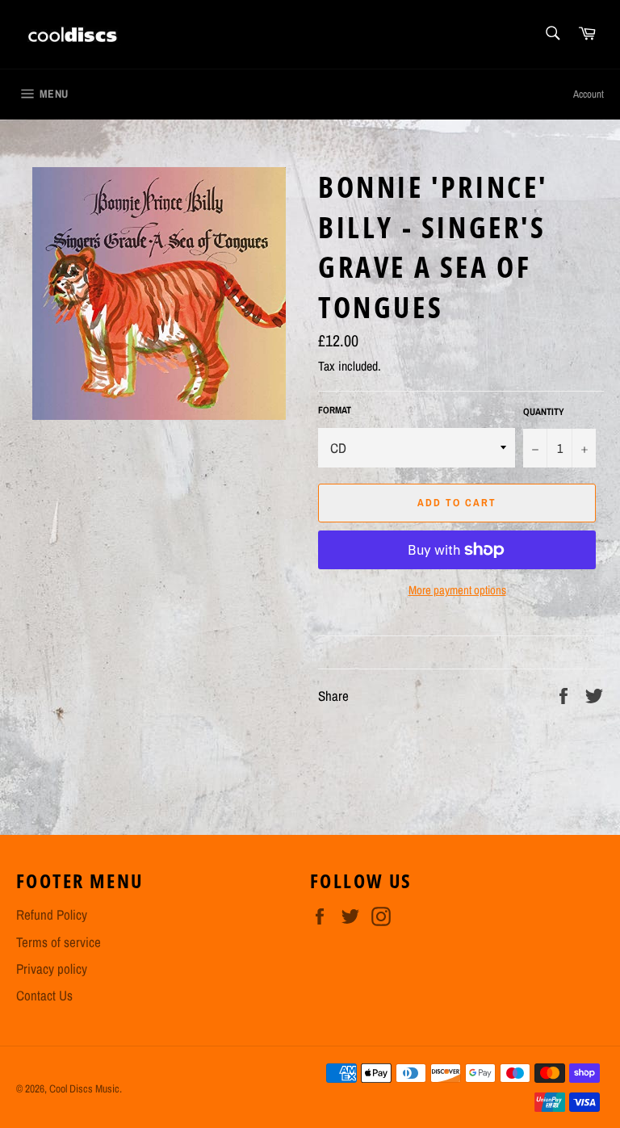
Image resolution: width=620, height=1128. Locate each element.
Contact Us (44, 995)
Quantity (543, 411)
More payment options (457, 590)
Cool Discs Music (84, 1088)
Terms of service (58, 942)
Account (588, 94)
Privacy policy (51, 968)
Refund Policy (51, 914)
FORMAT (334, 410)
